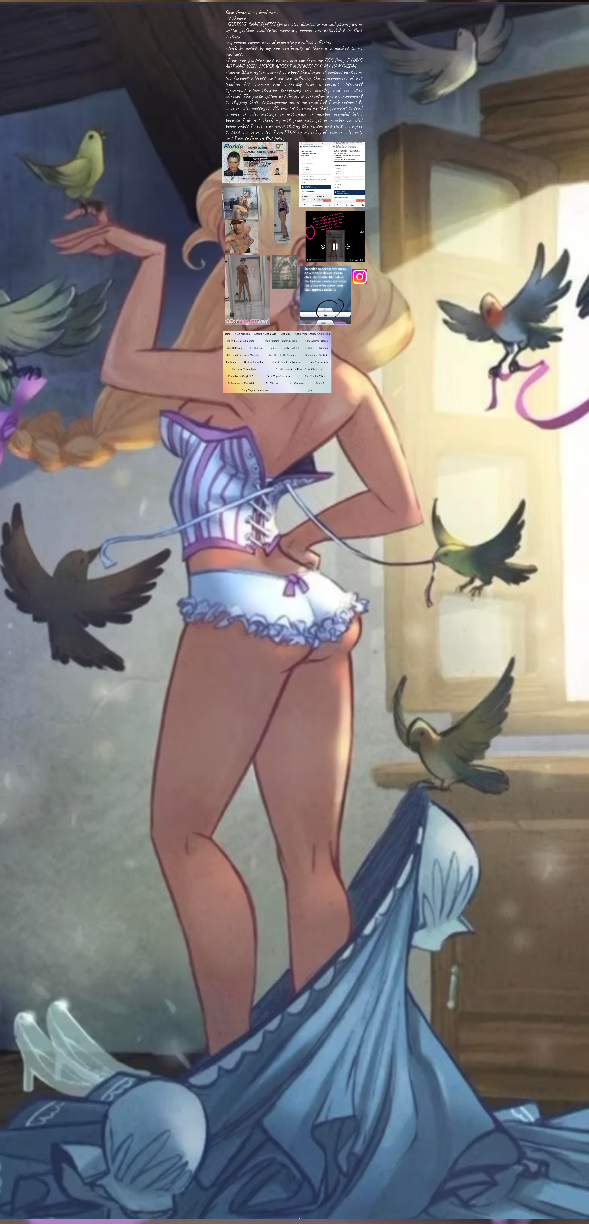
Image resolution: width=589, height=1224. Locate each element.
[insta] (359, 276)
